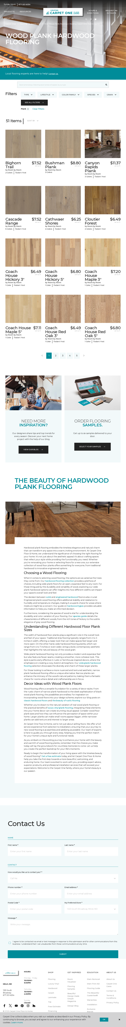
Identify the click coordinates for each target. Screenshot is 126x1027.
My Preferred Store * (73, 903)
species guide (80, 616)
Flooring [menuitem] (51, 979)
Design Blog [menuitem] (72, 1006)
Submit (63, 954)
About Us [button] (9, 18)
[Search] (106, 85)
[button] (86, 19)
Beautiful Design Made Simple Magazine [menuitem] (73, 997)
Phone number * (15, 887)
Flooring (23, 24)
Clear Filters (38, 109)
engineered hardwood (67, 597)
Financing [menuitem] (52, 1011)
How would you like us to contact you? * (25, 872)
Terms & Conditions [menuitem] (111, 996)
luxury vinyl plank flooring (60, 708)
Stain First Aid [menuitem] (93, 984)
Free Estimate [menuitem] (54, 1006)
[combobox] (60, 85)
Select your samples (90, 446)
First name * (13, 845)
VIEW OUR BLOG (31, 449)
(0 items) (95, 19)
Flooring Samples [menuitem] (71, 987)
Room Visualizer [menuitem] (71, 980)
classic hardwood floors (36, 700)
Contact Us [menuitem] (111, 991)
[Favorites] (91, 19)
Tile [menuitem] (49, 1002)
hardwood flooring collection (59, 581)
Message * (12, 918)
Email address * (71, 887)
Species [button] (91, 95)
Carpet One (10, 24)
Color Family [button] (69, 95)
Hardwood (35, 24)
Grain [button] (110, 95)
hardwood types (75, 606)
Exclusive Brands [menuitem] (91, 1010)
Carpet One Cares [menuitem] (111, 985)
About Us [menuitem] (110, 979)
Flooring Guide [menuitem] (93, 988)
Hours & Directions (92, 11)
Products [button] (9, 11)
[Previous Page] (42, 356)
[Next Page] (84, 356)
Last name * (69, 845)
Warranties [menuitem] (92, 1000)
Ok (104, 1019)
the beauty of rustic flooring (66, 700)
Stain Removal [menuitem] (93, 979)
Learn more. (17, 1022)
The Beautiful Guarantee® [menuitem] (93, 994)
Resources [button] (25, 11)
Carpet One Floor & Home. (21, 1011)
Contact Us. (53, 74)
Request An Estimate (111, 11)
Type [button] (26, 95)
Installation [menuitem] (92, 1004)
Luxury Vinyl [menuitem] (53, 984)
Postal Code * (13, 903)
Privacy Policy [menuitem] (112, 1003)
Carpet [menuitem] (51, 993)
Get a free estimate (51, 756)
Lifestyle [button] (45, 95)
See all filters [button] (32, 102)
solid (48, 597)
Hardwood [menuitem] (52, 988)
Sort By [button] (31, 121)
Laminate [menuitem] (52, 997)
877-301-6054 (24, 4)
